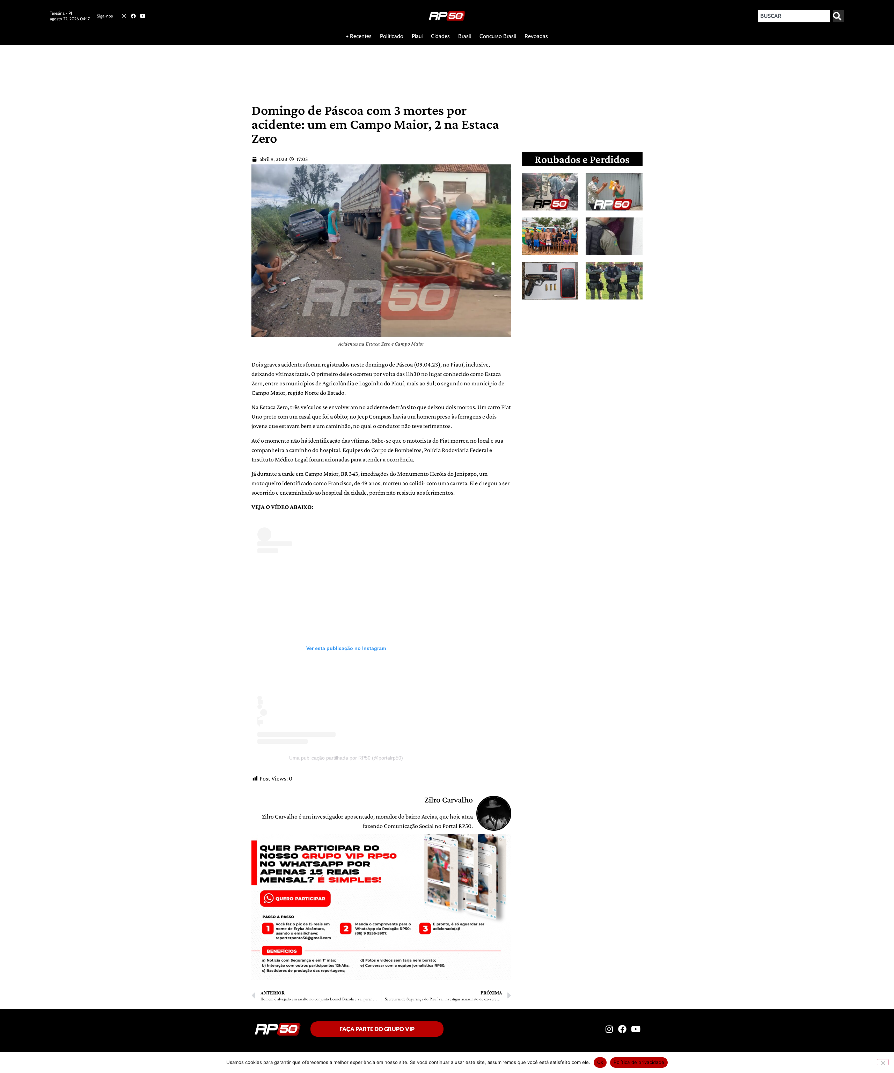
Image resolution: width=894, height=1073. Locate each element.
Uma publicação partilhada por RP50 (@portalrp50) (346, 758)
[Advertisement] (169, 67)
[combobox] (794, 16)
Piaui (417, 36)
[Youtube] (143, 16)
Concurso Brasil (497, 36)
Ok (600, 1062)
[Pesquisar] (838, 16)
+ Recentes (359, 36)
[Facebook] (133, 16)
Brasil (464, 36)
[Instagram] (123, 16)
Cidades (440, 36)
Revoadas (536, 36)
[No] (883, 1062)
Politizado (391, 36)
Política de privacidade (639, 1062)
